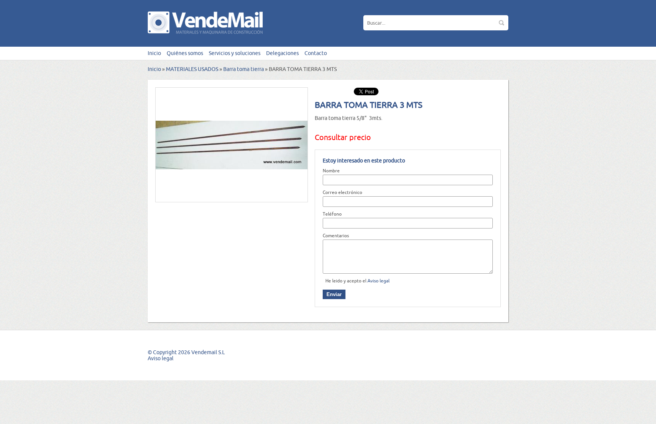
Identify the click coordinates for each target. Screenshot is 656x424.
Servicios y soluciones (234, 53)
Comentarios (336, 235)
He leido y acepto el (357, 280)
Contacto (315, 53)
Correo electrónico (342, 192)
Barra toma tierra (243, 69)
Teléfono (332, 213)
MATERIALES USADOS (192, 69)
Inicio (154, 53)
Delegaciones (282, 53)
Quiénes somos (185, 53)
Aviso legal (378, 280)
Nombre (331, 170)
